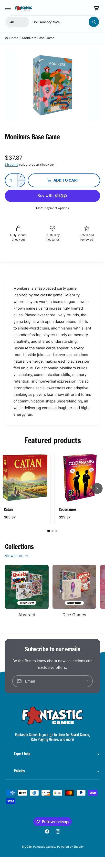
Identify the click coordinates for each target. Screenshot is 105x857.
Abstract (26, 614)
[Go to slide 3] (56, 531)
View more (14, 555)
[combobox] (65, 21)
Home (13, 38)
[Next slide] (97, 488)
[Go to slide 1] (48, 531)
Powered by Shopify (70, 846)
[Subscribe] (87, 681)
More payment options (52, 208)
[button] (7, 8)
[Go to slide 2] (52, 531)
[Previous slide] (7, 488)
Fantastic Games (44, 846)
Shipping (11, 164)
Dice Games (74, 614)
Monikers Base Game (38, 38)
